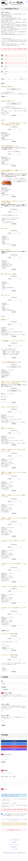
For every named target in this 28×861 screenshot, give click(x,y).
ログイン (3, 739)
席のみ (3, 79)
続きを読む (14, 115)
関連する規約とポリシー (19, 819)
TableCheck (14, 749)
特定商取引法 (14, 847)
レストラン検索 (14, 849)
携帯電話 (4, 770)
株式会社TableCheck (12, 852)
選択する (14, 89)
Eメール (4, 789)
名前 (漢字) (3, 762)
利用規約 (14, 842)
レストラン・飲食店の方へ (14, 839)
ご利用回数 (3, 687)
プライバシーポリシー (14, 844)
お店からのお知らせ (5, 12)
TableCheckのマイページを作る (9, 803)
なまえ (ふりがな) (6, 754)
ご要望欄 (3, 725)
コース (9, 79)
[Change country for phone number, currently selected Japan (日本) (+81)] (2, 773)
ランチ (15, 79)
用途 (2, 681)
